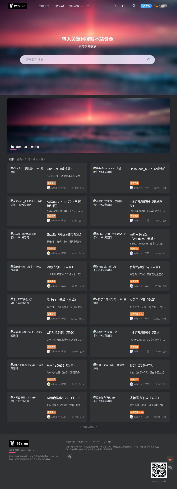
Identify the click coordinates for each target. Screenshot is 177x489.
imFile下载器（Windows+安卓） (143, 236)
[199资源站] (19, 443)
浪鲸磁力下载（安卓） (145, 397)
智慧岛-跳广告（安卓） (146, 267)
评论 (43, 159)
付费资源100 (137, 314)
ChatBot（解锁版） (60, 168)
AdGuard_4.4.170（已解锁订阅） (64, 203)
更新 (19, 159)
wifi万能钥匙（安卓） (61, 332)
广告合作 (95, 441)
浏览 (27, 159)
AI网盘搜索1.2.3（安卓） (64, 397)
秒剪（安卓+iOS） (142, 365)
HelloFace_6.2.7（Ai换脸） (148, 168)
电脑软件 (60, 6)
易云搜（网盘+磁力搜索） (65, 234)
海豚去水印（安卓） (61, 267)
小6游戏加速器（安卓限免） (146, 203)
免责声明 (82, 441)
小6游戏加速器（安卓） (146, 332)
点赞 (35, 159)
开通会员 (163, 5)
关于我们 (108, 441)
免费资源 (51, 183)
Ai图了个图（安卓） (143, 299)
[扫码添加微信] (170, 467)
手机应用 (44, 6)
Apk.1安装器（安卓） (62, 365)
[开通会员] (170, 459)
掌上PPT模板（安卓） (62, 299)
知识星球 (74, 6)
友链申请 (70, 441)
